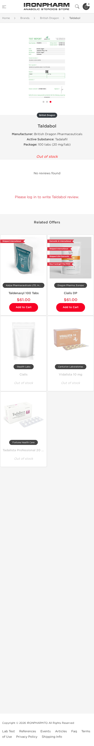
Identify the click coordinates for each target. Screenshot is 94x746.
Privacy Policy (26, 737)
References (27, 731)
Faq (74, 731)
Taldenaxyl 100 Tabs (24, 293)
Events (45, 731)
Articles (61, 731)
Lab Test (8, 731)
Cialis (23, 374)
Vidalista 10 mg (70, 374)
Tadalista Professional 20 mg (24, 450)
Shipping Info (52, 737)
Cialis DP (70, 293)
